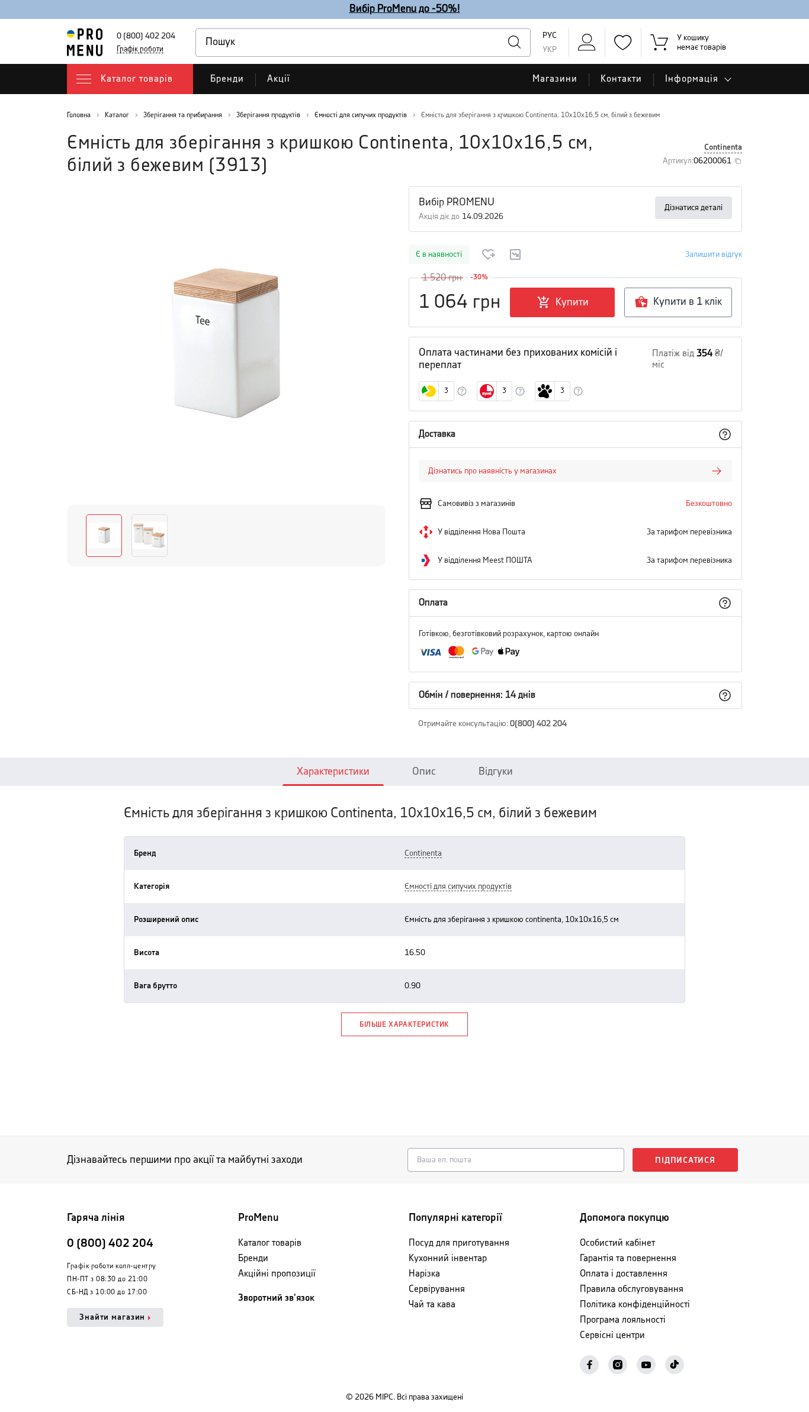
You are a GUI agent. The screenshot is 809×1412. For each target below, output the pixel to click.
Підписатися (685, 1160)
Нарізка (424, 1273)
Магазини (554, 79)
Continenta (723, 147)
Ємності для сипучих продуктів (458, 886)
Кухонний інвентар (448, 1258)
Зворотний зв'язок (276, 1298)
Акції (278, 79)
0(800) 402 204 (538, 724)
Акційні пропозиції (277, 1273)
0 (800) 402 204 (146, 36)
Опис (424, 771)
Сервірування (437, 1289)
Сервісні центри (612, 1335)
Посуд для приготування (459, 1243)
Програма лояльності (623, 1320)
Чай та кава (432, 1304)
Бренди (227, 79)
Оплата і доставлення (623, 1273)
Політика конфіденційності (635, 1304)
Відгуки (496, 771)
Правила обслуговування (631, 1289)
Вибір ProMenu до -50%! (404, 9)
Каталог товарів (269, 1243)
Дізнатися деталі (693, 208)
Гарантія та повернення (628, 1258)
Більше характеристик (404, 1024)
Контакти (621, 79)
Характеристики (333, 771)
